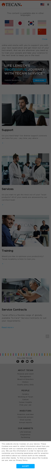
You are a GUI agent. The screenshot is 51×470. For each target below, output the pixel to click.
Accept (25, 466)
